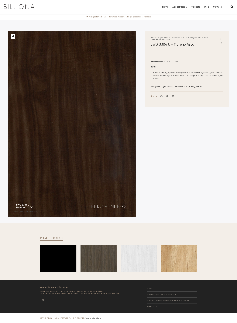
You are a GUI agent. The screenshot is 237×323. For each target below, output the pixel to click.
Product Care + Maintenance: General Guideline (168, 300)
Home (153, 38)
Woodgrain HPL (194, 38)
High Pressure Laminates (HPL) (171, 38)
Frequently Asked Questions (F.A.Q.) (162, 294)
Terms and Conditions (93, 318)
